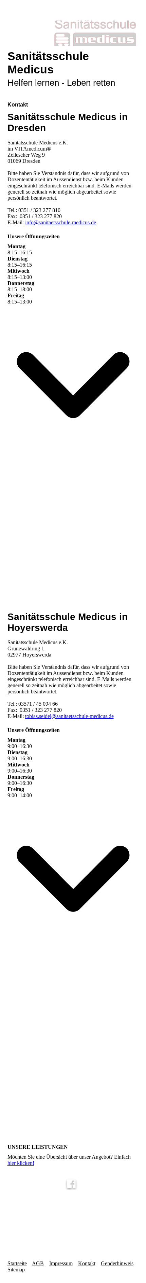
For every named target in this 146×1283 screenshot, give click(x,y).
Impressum (61, 1263)
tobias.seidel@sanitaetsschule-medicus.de (69, 716)
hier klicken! (20, 1163)
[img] (73, 33)
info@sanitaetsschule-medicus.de (60, 222)
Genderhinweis (117, 1263)
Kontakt (86, 1263)
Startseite (17, 1263)
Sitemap (16, 1269)
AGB (38, 1263)
